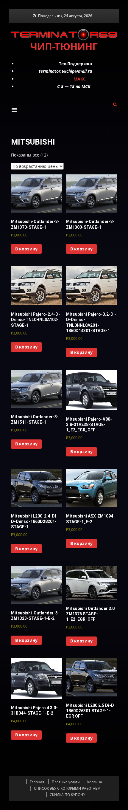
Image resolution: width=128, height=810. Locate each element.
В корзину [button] (26, 249)
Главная (37, 781)
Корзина (94, 781)
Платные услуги (66, 781)
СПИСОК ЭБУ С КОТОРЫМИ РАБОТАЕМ (67, 788)
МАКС (80, 79)
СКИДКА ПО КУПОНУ (67, 794)
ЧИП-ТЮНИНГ (64, 46)
